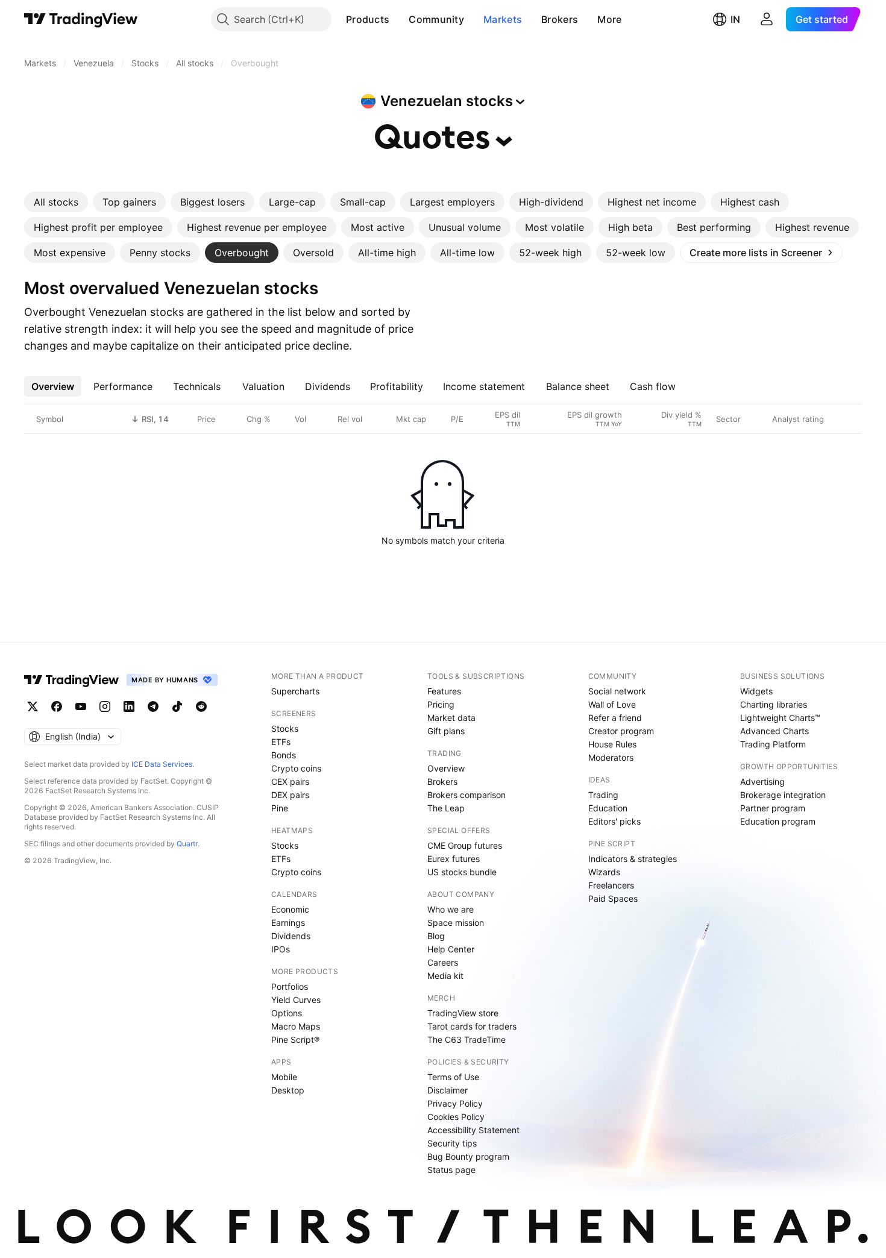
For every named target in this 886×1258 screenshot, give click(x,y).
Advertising (762, 781)
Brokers (559, 19)
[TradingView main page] (81, 19)
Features (444, 691)
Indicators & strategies (632, 859)
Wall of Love (612, 704)
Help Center (450, 949)
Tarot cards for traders (472, 1026)
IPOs (280, 949)
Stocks (284, 728)
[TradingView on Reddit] (201, 706)
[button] (398, 19)
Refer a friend (615, 717)
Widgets (756, 691)
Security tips (452, 1143)
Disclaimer (447, 1090)
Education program (777, 821)
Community (436, 19)
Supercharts (295, 691)
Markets (502, 19)
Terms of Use (453, 1077)
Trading (603, 795)
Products (367, 19)
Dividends (290, 936)
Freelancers (611, 885)
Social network (617, 691)
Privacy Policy (455, 1103)
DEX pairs (290, 795)
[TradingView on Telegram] (153, 706)
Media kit (445, 975)
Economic (290, 909)
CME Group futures (464, 845)
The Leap (446, 808)
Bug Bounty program (468, 1156)
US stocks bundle (462, 872)
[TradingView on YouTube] (80, 706)
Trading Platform (773, 744)
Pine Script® (295, 1039)
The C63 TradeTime (466, 1039)
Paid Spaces (613, 898)
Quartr (187, 843)
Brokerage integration (783, 795)
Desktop (287, 1090)
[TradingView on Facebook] (56, 706)
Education (607, 808)
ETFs (281, 742)
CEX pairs (290, 781)
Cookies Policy (456, 1117)
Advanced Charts (774, 731)
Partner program (772, 808)
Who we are (450, 909)
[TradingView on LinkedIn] (129, 706)
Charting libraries (773, 704)
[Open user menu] (767, 19)
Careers (442, 962)
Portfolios (289, 986)
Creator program (621, 731)
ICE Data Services (161, 764)
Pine (279, 808)
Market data (451, 717)
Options (286, 1013)
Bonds (283, 755)
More (609, 19)
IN (735, 19)
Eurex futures (453, 859)
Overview (446, 768)
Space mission (455, 922)
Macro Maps (295, 1026)
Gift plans (446, 731)
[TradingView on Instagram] (104, 706)
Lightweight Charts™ (780, 717)
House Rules (612, 744)
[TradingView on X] (32, 706)
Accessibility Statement (473, 1130)
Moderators (610, 757)
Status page (451, 1170)
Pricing (440, 704)
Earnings (288, 922)
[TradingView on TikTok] (177, 706)
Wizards (604, 872)
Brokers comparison (466, 795)
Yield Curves (296, 1000)
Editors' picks (614, 821)
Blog (436, 936)
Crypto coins (296, 768)
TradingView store (462, 1013)
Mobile (284, 1077)
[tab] (56, 202)
